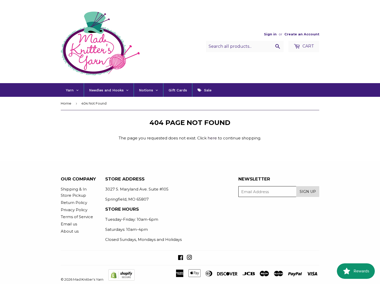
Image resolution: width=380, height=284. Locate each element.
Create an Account (301, 34)
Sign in (270, 34)
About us (70, 231)
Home (66, 103)
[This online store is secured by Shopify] (121, 279)
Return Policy (74, 202)
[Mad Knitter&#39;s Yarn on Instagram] (189, 258)
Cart (307, 46)
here (212, 138)
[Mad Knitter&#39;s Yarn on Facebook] (180, 258)
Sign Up (308, 191)
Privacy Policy (74, 209)
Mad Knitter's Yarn (88, 279)
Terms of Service (77, 216)
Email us (69, 224)
